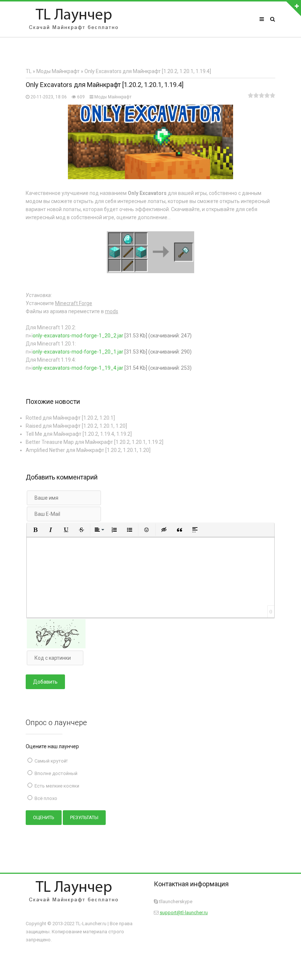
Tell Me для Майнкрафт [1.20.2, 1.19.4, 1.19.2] (79, 434)
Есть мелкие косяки (56, 786)
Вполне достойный (55, 773)
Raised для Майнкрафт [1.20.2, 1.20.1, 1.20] (76, 426)
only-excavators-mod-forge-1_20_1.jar (78, 352)
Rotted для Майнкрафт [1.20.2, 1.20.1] (70, 418)
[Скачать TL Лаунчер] (73, 19)
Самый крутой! (50, 761)
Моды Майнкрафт (112, 96)
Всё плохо (45, 798)
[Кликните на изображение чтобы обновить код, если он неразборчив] (56, 646)
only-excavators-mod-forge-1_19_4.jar (78, 368)
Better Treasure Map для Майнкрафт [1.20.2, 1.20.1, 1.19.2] (94, 442)
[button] (35, 530)
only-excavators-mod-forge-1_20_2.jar (78, 336)
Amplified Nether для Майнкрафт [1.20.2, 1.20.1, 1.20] (88, 450)
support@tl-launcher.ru (184, 912)
